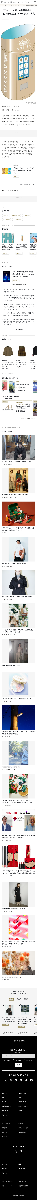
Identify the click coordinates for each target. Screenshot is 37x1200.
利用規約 (20, 1123)
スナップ (4, 1115)
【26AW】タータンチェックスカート (21, 363)
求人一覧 (15, 378)
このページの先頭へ (20, 1041)
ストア (22, 2)
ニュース (6, 2)
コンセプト (21, 1168)
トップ (3, 5)
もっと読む (19, 329)
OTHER (29, 1060)
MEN (8, 1060)
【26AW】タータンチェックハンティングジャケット (8, 364)
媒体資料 (4, 1132)
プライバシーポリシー (24, 1128)
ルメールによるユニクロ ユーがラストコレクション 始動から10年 (9, 1019)
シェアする (16, 110)
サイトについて (6, 1123)
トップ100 (5, 1110)
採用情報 (4, 1128)
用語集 (20, 1110)
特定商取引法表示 (23, 1186)
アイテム (4, 1168)
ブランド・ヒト (29, 2)
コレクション (22, 1093)
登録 (18, 1065)
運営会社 (4, 1136)
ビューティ (16, 2)
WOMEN (18, 1060)
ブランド (4, 1164)
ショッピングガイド (7, 1181)
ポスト (20, 1097)
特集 (11, 2)
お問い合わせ (22, 1132)
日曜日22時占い (6, 1106)
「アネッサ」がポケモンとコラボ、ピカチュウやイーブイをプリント (24, 170)
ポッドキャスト (23, 1106)
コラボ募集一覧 (8, 398)
